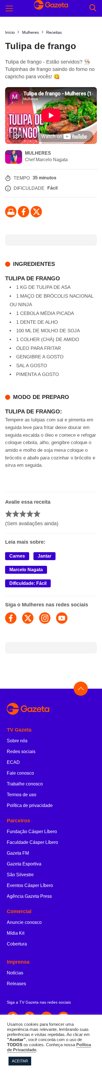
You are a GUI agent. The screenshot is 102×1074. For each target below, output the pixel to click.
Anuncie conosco (24, 922)
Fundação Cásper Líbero (32, 831)
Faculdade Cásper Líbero (32, 842)
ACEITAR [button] (20, 1061)
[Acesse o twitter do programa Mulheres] (27, 618)
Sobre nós (17, 740)
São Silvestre (20, 874)
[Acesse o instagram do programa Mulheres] (44, 618)
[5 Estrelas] (37, 513)
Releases (16, 983)
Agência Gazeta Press (29, 896)
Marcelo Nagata (26, 569)
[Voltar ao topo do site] (81, 689)
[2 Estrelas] (15, 513)
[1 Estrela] (8, 513)
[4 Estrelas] (29, 513)
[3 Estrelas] (22, 513)
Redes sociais (21, 751)
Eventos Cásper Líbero (30, 885)
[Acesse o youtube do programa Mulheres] (61, 618)
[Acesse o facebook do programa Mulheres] (10, 618)
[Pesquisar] (92, 8)
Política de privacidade (30, 805)
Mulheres (38, 153)
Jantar (44, 556)
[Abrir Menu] (9, 8)
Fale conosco (20, 773)
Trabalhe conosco (25, 783)
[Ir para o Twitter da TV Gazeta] (36, 211)
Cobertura (17, 943)
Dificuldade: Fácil (27, 583)
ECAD (13, 762)
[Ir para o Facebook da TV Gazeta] (23, 211)
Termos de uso (21, 794)
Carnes (17, 556)
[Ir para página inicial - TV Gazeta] (51, 709)
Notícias (15, 972)
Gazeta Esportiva (24, 863)
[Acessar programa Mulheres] (13, 157)
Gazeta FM (18, 853)
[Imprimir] (10, 211)
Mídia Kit (15, 933)
